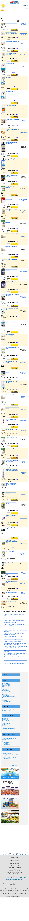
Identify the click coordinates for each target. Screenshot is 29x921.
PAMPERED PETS (23, 473)
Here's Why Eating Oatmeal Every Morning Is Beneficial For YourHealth (14, 634)
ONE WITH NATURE (23, 593)
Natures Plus (23, 409)
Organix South (23, 543)
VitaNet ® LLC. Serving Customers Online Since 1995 (14, 2)
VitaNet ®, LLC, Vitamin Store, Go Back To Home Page (14, 854)
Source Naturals (6, 723)
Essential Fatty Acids (7, 691)
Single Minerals (5, 690)
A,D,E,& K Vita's (6, 684)
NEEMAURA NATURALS (23, 573)
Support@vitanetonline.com (16, 876)
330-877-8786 (16, 863)
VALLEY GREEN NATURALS (23, 34)
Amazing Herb (23, 54)
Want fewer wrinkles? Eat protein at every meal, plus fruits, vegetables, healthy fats (15, 654)
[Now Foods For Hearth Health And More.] (14, 788)
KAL (23, 66)
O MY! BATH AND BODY (23, 200)
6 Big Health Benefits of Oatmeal (11, 618)
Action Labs (5, 718)
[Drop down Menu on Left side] (26, 9)
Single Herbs (5, 694)
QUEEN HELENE (23, 420)
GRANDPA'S (23, 236)
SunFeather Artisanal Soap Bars (23, 583)
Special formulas (6, 692)
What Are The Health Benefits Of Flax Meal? (14, 656)
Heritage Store (23, 518)
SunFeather (23, 430)
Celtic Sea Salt (23, 132)
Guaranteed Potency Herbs (8, 696)
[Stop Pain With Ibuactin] (14, 802)
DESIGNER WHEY (23, 462)
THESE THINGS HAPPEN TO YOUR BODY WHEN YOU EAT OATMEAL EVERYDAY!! (15, 647)
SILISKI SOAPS (23, 43)
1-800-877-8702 (16, 862)
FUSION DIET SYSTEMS (23, 373)
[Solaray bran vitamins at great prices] (14, 773)
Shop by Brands (6, 683)
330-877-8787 (15, 865)
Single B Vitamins (6, 685)
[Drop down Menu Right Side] (2, 10)
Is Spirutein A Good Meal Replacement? (13, 636)
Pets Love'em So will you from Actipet (12, 641)
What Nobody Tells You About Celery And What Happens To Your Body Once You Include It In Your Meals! (15, 660)
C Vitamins (4, 688)
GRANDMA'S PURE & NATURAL (23, 211)
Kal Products (5, 719)
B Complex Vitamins (7, 686)
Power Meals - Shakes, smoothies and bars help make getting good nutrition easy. (15, 644)
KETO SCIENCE (23, 271)
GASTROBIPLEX (23, 362)
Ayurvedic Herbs (6, 697)
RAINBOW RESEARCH (23, 24)
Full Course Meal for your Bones (11, 627)
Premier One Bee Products (8, 720)
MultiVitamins (5, 689)
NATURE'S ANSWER (23, 493)
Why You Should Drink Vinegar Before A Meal (14, 663)
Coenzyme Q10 (6, 700)
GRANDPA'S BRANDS (23, 397)
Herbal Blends (5, 695)
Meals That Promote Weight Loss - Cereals (13, 639)
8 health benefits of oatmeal (10, 622)
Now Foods (23, 108)
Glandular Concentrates (7, 699)
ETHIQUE (23, 530)
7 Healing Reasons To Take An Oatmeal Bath (14, 620)
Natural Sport (5, 725)
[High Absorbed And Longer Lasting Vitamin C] (14, 816)
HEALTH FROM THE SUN (23, 554)
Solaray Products (6, 722)
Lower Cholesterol (6, 701)
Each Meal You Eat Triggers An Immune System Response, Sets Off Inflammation (14, 625)
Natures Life (5, 724)
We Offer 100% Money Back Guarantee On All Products (3, 6)
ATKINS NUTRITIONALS (23, 121)
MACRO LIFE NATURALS (23, 297)
